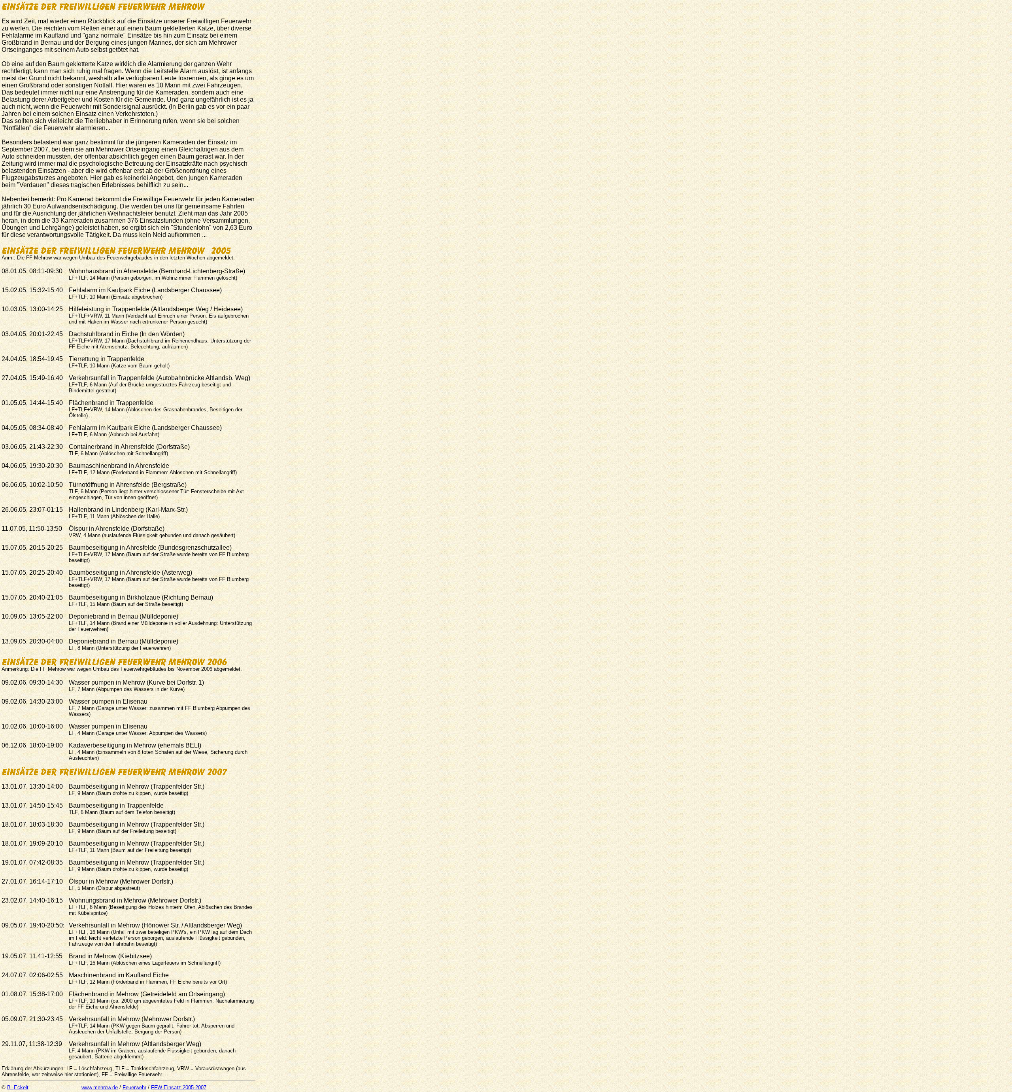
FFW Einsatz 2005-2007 (178, 1087)
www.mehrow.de (99, 1087)
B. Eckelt (17, 1087)
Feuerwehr (134, 1087)
